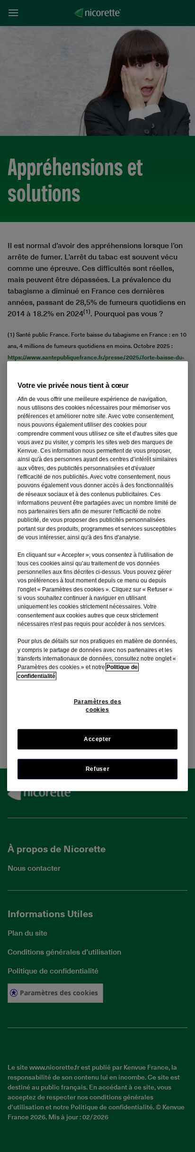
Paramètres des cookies (98, 705)
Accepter (97, 739)
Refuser (97, 769)
